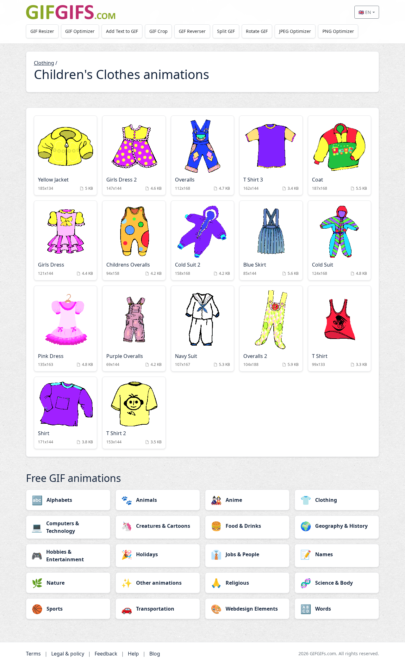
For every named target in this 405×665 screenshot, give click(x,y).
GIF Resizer (42, 31)
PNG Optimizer (338, 31)
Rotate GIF (257, 31)
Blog (154, 653)
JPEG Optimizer (295, 31)
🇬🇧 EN (364, 12)
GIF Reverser (192, 31)
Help (133, 653)
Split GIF (226, 31)
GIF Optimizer (80, 31)
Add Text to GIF (122, 31)
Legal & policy (67, 653)
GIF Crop (158, 31)
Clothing (44, 62)
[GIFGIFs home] (70, 12)
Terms (33, 653)
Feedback (106, 653)
